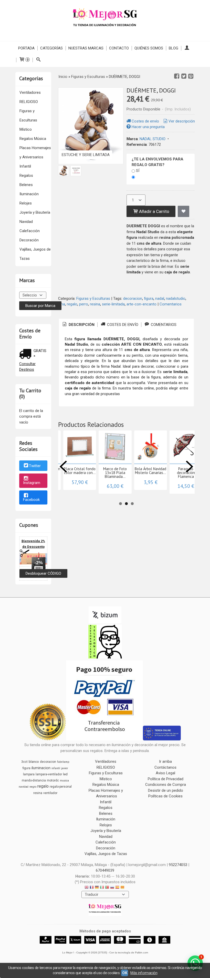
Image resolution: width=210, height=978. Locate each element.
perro (83, 304)
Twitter (35, 466)
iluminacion (41, 768)
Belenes (26, 184)
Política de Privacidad (165, 779)
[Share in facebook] (176, 76)
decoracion (132, 298)
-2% (39, 562)
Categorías (51, 48)
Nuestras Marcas (85, 48)
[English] (87, 888)
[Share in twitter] (183, 76)
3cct (24, 762)
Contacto (119, 48)
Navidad (26, 221)
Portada (26, 48)
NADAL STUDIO (152, 139)
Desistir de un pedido (165, 790)
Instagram (31, 482)
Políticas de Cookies (165, 796)
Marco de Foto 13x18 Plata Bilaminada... (115, 472)
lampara (29, 774)
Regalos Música (32, 138)
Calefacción (29, 231)
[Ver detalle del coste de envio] (26, 354)
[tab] (78, 325)
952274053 (178, 864)
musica (64, 780)
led (65, 774)
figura (148, 298)
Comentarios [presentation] (163, 324)
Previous (63, 466)
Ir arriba (165, 761)
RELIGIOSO (28, 101)
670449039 (105, 870)
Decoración (29, 240)
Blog (173, 48)
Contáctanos (165, 767)
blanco (34, 762)
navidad (23, 786)
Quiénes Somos (148, 48)
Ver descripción (182, 121)
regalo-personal (61, 786)
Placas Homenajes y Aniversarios (35, 152)
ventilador (50, 793)
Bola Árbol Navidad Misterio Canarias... (150, 470)
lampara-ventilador (49, 774)
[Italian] (102, 888)
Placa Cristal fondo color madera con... (80, 470)
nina (61, 304)
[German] (97, 888)
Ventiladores (30, 92)
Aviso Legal (165, 773)
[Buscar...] (38, 60)
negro (32, 786)
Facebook (31, 499)
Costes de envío (145, 121)
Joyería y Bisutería (34, 212)
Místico (25, 129)
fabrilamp (63, 762)
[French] (92, 888)
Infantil (25, 166)
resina (95, 304)
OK (124, 973)
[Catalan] (122, 888)
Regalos (26, 175)
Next (189, 466)
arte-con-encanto (141, 304)
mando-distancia (34, 780)
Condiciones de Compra (165, 784)
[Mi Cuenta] (187, 48)
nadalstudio (175, 298)
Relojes (25, 203)
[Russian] (112, 888)
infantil (55, 768)
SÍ (137, 170)
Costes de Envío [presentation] (122, 324)
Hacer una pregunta (148, 127)
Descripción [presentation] (81, 324)
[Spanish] (117, 888)
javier (64, 768)
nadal (159, 298)
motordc (53, 780)
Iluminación (29, 194)
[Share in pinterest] (190, 76)
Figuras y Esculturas (28, 115)
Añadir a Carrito (153, 211)
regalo (72, 304)
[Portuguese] (107, 888)
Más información (143, 973)
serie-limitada (113, 304)
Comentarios (171, 304)
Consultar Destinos (27, 367)
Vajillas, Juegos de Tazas (35, 254)
